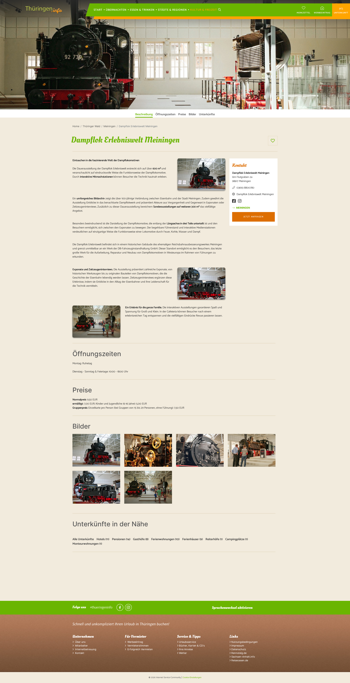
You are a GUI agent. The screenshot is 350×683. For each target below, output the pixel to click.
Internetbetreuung (85, 649)
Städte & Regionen (172, 10)
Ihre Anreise (185, 649)
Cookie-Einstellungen (192, 677)
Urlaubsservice (187, 641)
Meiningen (243, 207)
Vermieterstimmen (137, 645)
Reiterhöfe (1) (214, 539)
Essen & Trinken (142, 10)
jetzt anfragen (253, 217)
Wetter (182, 653)
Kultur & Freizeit (203, 10)
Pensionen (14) (121, 539)
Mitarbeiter (81, 645)
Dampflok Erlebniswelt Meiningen (255, 194)
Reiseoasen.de (239, 660)
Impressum (237, 645)
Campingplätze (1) (236, 539)
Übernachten (116, 10)
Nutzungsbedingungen (244, 641)
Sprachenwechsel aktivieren (232, 607)
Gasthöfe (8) (140, 539)
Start (98, 10)
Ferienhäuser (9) (192, 539)
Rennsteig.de (239, 653)
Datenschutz (238, 649)
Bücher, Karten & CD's (191, 645)
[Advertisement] (154, 582)
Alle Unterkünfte (83, 539)
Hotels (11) (103, 539)
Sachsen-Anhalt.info (243, 656)
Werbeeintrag (134, 641)
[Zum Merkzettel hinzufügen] (272, 140)
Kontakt (79, 653)
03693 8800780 (245, 188)
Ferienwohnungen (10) (165, 539)
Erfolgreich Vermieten (139, 649)
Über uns (79, 641)
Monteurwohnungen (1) (87, 544)
